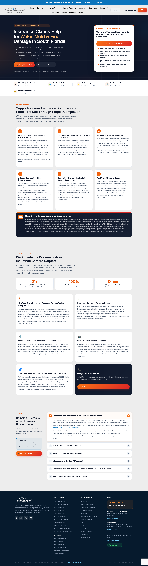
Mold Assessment (60, 548)
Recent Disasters (86, 531)
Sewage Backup (59, 522)
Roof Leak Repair (60, 516)
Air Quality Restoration (61, 551)
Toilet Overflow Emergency (63, 531)
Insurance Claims (86, 510)
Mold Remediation (60, 538)
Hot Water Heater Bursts (62, 528)
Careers (83, 528)
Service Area (52, 8)
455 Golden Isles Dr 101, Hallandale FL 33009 (119, 536)
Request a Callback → (46, 65)
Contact (131, 562)
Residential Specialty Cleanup (72, 12)
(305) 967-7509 (27, 71)
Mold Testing (58, 541)
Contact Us (104, 8)
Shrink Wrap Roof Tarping (89, 516)
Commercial (93, 8)
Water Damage (59, 510)
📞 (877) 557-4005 (24, 65)
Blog (82, 525)
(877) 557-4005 (97, 2)
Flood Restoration (60, 501)
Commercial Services (88, 507)
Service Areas (85, 513)
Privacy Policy (85, 537)
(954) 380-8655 (44, 71)
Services (40, 8)
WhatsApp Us (115, 545)
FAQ (82, 522)
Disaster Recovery (69, 8)
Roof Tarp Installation (61, 519)
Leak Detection (59, 513)
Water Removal (59, 507)
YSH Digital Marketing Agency (73, 562)
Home (32, 8)
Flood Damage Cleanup (62, 504)
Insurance (82, 8)
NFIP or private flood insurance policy (66, 427)
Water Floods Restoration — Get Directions (117, 515)
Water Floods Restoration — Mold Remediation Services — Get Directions (119, 525)
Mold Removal (59, 545)
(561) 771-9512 (61, 71)
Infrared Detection (60, 525)
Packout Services (86, 519)
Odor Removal (59, 554)
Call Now (142, 10)
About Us (55, 12)
